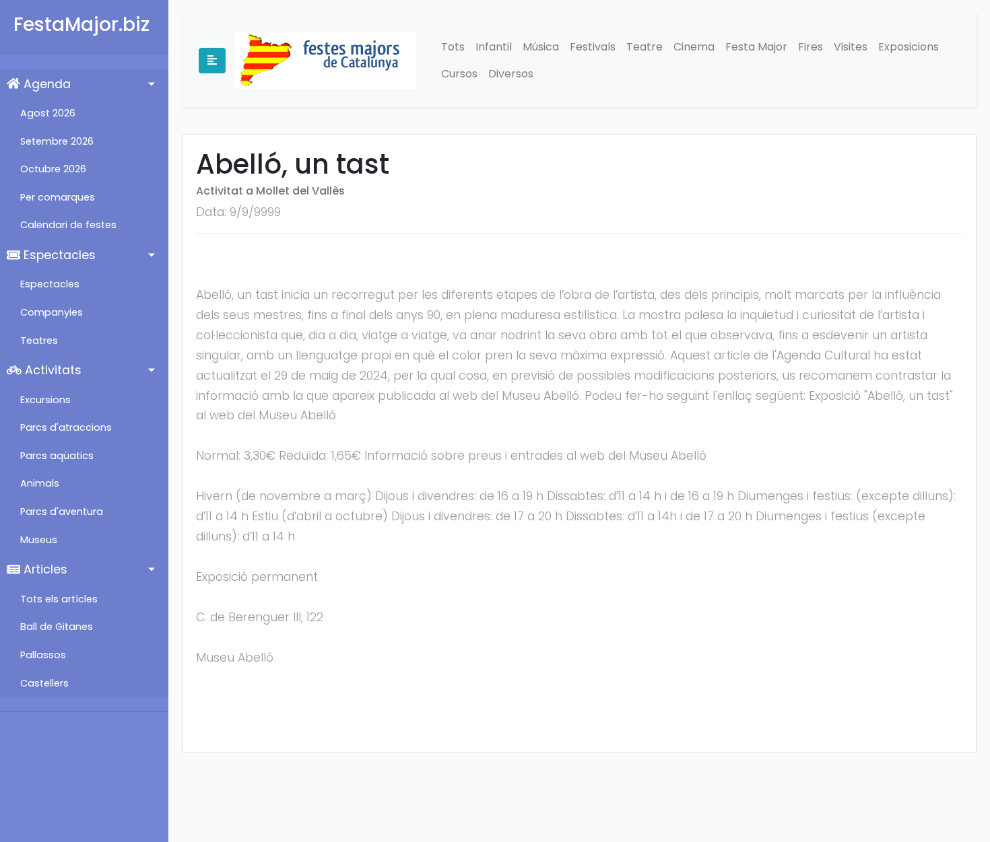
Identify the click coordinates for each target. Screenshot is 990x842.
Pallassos (43, 655)
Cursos (459, 73)
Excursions (45, 400)
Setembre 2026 (57, 141)
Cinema (694, 47)
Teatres (39, 340)
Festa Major (756, 47)
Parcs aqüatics (57, 455)
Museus (38, 540)
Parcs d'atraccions (66, 427)
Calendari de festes (68, 225)
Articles (43, 569)
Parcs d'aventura (61, 511)
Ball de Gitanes (56, 626)
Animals (39, 483)
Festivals (593, 47)
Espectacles (58, 255)
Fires (810, 47)
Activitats (51, 370)
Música (541, 47)
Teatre (644, 47)
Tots (453, 47)
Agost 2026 (47, 113)
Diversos (510, 73)
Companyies (51, 312)
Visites (850, 47)
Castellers (44, 683)
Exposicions (908, 47)
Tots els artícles (59, 599)
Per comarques (57, 197)
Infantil (493, 47)
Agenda (45, 84)
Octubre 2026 (53, 169)
